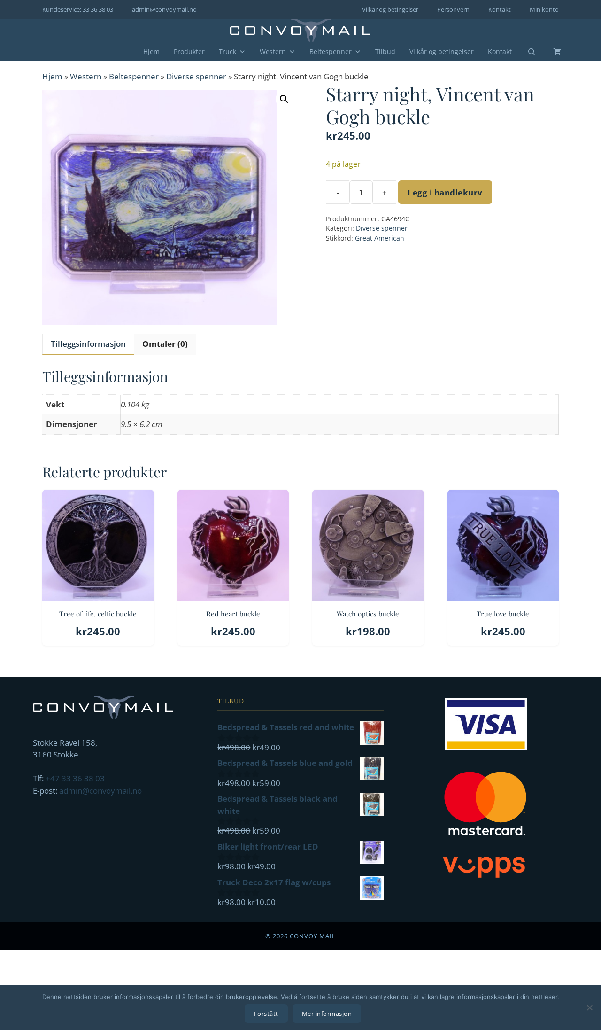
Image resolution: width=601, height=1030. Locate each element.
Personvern (453, 9)
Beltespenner (330, 51)
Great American (379, 238)
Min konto (544, 9)
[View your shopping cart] (550, 51)
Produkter (189, 51)
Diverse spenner (196, 76)
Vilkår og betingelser (390, 9)
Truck (227, 51)
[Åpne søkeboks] (525, 52)
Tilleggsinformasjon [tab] (88, 343)
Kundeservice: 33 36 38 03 (77, 9)
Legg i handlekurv (445, 192)
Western (273, 51)
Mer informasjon (327, 1013)
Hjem (151, 51)
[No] (589, 1007)
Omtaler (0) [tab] (165, 343)
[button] (284, 99)
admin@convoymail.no (164, 9)
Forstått (266, 1013)
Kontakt (499, 9)
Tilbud (385, 51)
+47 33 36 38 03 (75, 778)
